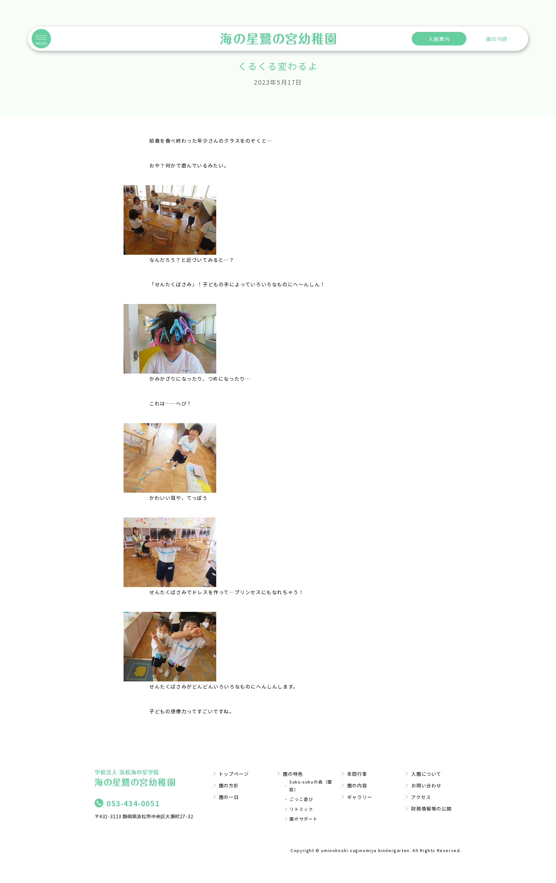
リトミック (301, 809)
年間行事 (357, 773)
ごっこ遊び (301, 799)
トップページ (234, 773)
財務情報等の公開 (431, 808)
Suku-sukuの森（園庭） (310, 786)
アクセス (421, 796)
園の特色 (293, 773)
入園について (426, 773)
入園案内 (438, 38)
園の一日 (229, 796)
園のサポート (304, 819)
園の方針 (229, 785)
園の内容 (496, 38)
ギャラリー (359, 796)
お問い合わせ (426, 785)
